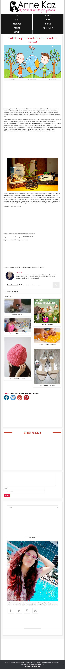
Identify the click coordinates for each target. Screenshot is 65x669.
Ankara (12, 393)
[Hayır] (63, 665)
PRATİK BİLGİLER (48, 28)
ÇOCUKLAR (48, 24)
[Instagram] (10, 291)
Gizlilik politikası (35, 666)
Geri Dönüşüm (25, 393)
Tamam (27, 666)
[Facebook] (12, 291)
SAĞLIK (48, 20)
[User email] (17, 291)
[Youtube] (15, 291)
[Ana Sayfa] (32, 12)
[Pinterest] (8, 291)
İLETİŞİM (16, 32)
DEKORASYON (17, 24)
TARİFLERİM (17, 28)
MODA (17, 20)
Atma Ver (18, 393)
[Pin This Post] (27, 400)
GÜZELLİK (48, 16)
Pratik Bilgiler (34, 393)
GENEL (17, 16)
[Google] (5, 291)
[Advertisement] (32, 95)
